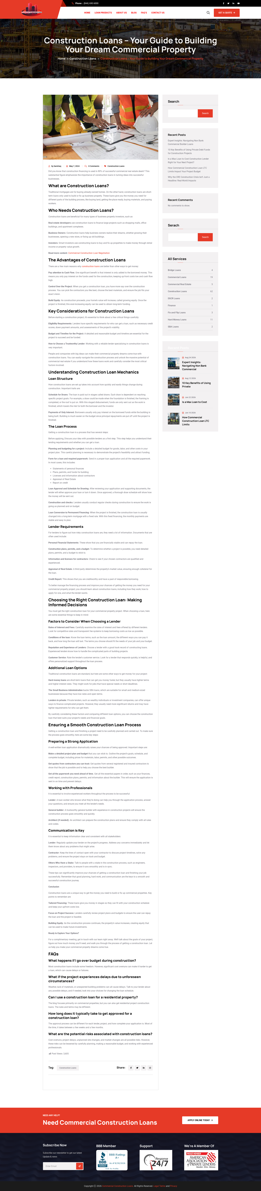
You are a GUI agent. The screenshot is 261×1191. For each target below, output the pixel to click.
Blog (134, 12)
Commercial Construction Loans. (117, 1186)
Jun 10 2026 (190, 413)
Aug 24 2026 (190, 357)
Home (87, 12)
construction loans (91, 266)
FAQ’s (144, 12)
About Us (121, 12)
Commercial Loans (177, 277)
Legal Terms (159, 1186)
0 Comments (93, 166)
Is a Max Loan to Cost (194, 402)
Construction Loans (83, 58)
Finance (172, 305)
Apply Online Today (199, 1120)
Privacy (173, 1186)
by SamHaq (56, 166)
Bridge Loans (174, 270)
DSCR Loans (174, 298)
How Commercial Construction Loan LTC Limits (195, 421)
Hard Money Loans (177, 319)
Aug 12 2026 (190, 378)
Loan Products (103, 12)
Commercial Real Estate (179, 284)
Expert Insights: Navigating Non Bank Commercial (194, 365)
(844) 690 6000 (91, 3)
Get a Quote (225, 12)
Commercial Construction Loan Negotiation (89, 253)
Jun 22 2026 (190, 397)
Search (173, 102)
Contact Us (157, 12)
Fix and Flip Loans (177, 312)
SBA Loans (173, 326)
